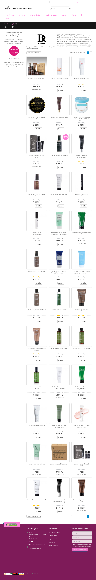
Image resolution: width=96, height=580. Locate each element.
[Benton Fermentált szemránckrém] (82, 143)
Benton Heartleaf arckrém (37, 464)
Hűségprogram (53, 545)
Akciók (8, 19)
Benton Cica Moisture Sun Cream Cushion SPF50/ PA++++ (82, 119)
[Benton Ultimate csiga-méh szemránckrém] (59, 105)
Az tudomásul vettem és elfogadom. (82, 545)
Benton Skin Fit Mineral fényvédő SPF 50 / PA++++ (59, 272)
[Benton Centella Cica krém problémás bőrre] (82, 413)
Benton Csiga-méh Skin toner (37, 310)
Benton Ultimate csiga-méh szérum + (36, 195)
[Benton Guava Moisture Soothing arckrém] (59, 375)
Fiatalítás (22, 15)
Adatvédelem (53, 535)
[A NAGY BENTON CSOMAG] (37, 66)
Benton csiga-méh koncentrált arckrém (37, 349)
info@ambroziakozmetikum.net (36, 544)
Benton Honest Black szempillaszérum (81, 195)
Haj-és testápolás (51, 15)
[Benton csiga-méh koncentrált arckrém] (37, 336)
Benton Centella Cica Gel (81, 78)
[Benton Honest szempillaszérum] (37, 221)
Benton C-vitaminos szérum (59, 78)
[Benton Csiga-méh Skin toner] (37, 298)
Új (81, 15)
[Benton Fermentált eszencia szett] (37, 143)
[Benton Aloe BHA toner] (59, 298)
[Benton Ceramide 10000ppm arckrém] (59, 182)
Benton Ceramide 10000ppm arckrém (59, 195)
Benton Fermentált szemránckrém (81, 156)
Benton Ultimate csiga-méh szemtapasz (36, 118)
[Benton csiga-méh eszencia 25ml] (82, 488)
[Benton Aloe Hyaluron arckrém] (82, 221)
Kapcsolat (69, 2)
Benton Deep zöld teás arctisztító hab (59, 426)
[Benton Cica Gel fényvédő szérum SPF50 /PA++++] (82, 259)
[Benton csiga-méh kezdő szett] (59, 452)
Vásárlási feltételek (54, 532)
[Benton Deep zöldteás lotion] (59, 336)
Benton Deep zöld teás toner (82, 348)
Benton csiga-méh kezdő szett (59, 464)
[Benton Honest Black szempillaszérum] (82, 182)
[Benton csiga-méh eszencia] (37, 259)
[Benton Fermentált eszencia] (59, 143)
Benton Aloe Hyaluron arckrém (81, 233)
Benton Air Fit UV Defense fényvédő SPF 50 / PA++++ (59, 233)
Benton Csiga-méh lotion (81, 310)
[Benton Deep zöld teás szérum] (37, 375)
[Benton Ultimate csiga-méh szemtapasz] (37, 105)
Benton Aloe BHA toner (59, 310)
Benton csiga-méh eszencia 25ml (81, 501)
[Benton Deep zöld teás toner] (82, 336)
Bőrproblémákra (35, 15)
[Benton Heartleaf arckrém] (37, 452)
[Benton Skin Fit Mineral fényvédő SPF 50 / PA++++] (59, 259)
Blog (61, 2)
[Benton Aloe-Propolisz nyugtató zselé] (82, 375)
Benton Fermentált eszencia (59, 155)
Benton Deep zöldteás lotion (59, 348)
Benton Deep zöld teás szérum (37, 388)
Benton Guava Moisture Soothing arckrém (59, 388)
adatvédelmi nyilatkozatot (83, 544)
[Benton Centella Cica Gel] (82, 66)
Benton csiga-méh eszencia (36, 271)
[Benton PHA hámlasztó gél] (37, 413)
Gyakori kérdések (54, 539)
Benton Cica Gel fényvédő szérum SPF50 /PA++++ (82, 272)
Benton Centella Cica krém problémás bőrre (82, 426)
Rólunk (53, 2)
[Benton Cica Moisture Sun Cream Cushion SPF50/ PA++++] (82, 105)
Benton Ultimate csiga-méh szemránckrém (59, 118)
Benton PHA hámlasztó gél (36, 425)
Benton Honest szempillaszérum (37, 233)
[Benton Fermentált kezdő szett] (82, 452)
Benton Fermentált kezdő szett (81, 465)
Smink (64, 15)
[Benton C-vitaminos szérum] (59, 66)
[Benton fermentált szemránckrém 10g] (59, 488)
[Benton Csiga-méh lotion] (82, 298)
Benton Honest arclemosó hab (36, 500)
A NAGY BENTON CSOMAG (36, 78)
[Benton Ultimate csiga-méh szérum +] (37, 182)
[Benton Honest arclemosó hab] (37, 488)
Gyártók (73, 15)
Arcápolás (10, 15)
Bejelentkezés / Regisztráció (84, 2)
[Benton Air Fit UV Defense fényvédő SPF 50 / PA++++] (59, 221)
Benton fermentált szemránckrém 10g (59, 501)
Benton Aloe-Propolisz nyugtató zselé (82, 388)
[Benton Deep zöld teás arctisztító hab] (59, 413)
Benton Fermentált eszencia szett (36, 156)
